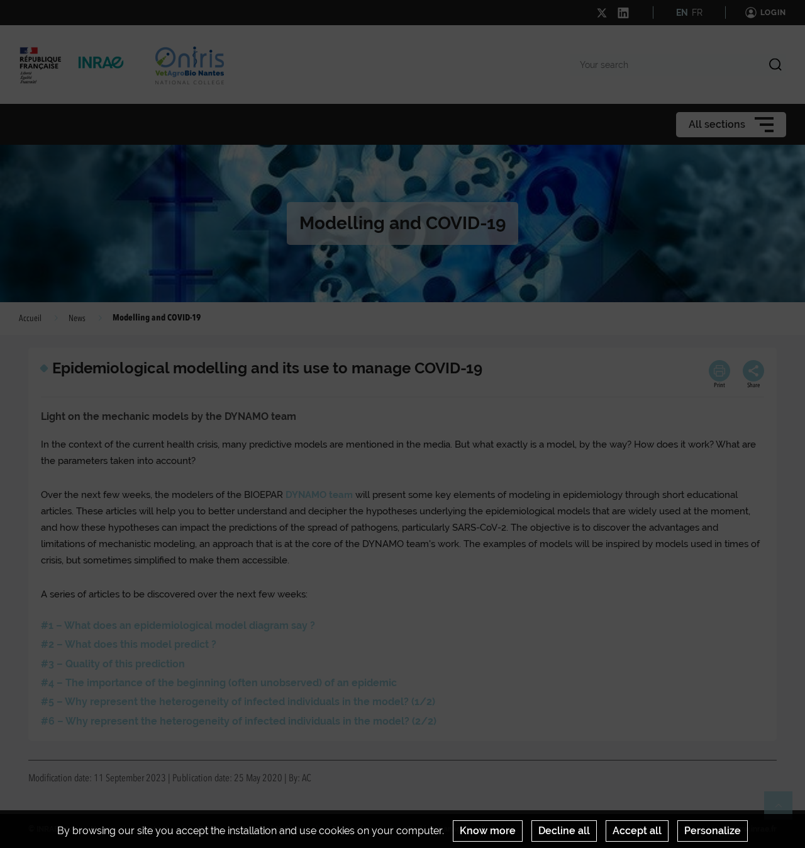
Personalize (712, 831)
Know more (488, 831)
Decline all (564, 831)
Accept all (637, 831)
